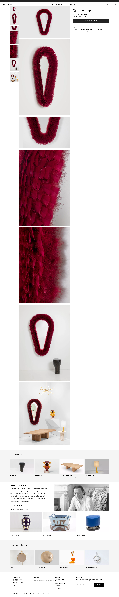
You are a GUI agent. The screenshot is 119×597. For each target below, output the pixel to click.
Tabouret (79, 534)
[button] (108, 4)
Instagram (58, 585)
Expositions (52, 4)
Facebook (58, 588)
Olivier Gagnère (81, 14)
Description (76, 37)
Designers (59, 4)
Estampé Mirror (89, 566)
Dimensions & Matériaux (80, 43)
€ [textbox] (111, 4)
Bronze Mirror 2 (14, 566)
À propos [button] (72, 4)
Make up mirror (64, 566)
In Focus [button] (65, 4)
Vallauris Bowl (47, 534)
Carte (15, 585)
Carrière (57, 580)
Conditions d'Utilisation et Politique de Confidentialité (37, 593)
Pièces (44, 4)
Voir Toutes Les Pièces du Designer (20, 509)
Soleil (36, 566)
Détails (75, 27)
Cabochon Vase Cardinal (17, 534)
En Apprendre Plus (15, 505)
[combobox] (112, 4)
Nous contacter (59, 579)
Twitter (57, 586)
